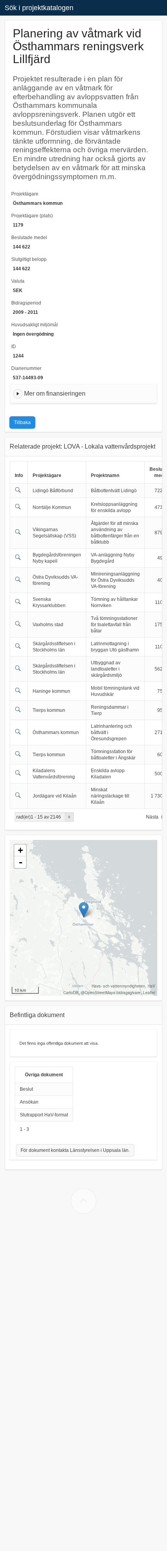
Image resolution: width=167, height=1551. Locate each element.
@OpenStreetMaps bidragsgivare (111, 992)
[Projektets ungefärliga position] (84, 910)
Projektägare (24, 194)
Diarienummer (26, 368)
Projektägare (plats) (32, 215)
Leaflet (149, 992)
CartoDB (70, 992)
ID (13, 346)
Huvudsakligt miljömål (34, 324)
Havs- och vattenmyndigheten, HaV (123, 986)
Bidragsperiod (26, 303)
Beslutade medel (29, 237)
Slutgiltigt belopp (29, 259)
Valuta (17, 281)
